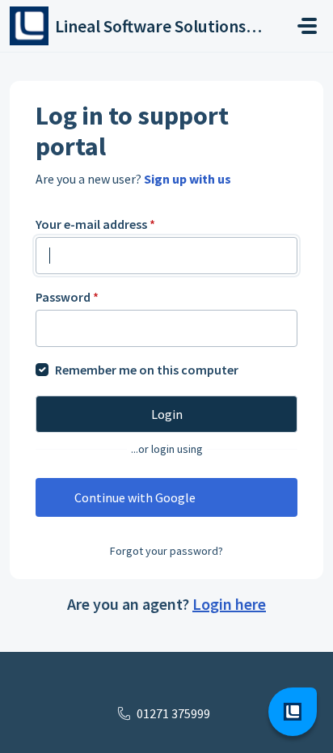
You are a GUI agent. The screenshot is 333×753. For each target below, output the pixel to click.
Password (67, 297)
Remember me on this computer (146, 370)
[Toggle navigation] (307, 25)
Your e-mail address (95, 224)
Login (167, 414)
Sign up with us (187, 179)
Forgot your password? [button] (166, 551)
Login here (229, 604)
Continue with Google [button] (135, 497)
